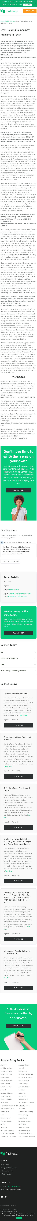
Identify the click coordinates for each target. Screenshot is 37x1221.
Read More (23, 715)
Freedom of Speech (7, 1093)
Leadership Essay (23, 1105)
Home (2, 21)
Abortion (3, 1065)
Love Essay (21, 1108)
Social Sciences (10, 21)
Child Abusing (5, 1077)
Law (25, 594)
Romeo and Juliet (6, 1121)
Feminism (21, 1090)
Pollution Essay (5, 1118)
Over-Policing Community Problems (13, 671)
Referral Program (6, 1174)
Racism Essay (22, 1118)
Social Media (22, 1124)
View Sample (18, 725)
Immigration (4, 1102)
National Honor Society (25, 1112)
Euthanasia (4, 1127)
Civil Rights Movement (25, 1077)
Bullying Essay (22, 1071)
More (31, 1215)
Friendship (21, 1093)
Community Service (7, 1080)
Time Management (24, 1130)
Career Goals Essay (6, 1074)
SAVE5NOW (27, 5)
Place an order (18, 490)
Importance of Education (26, 1102)
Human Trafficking (6, 1099)
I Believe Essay (23, 1099)
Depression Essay (6, 1087)
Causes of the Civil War (25, 1074)
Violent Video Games (25, 1133)
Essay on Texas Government (16, 693)
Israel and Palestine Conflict (9, 1105)
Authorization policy (7, 1171)
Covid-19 (3, 1090)
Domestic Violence (24, 1087)
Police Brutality (23, 1115)
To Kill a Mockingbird (7, 1133)
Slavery (3, 1124)
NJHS (2, 1115)
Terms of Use (5, 1165)
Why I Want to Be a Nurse (26, 1137)
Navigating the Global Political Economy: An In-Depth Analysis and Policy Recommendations (18, 841)
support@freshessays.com (13, 1189)
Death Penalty (22, 1084)
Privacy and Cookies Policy (9, 1168)
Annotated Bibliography (16, 594)
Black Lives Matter (6, 1071)
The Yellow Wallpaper (7, 1130)
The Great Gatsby (23, 1127)
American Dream (23, 1065)
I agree (19, 1218)
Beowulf (21, 1068)
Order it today (18, 1025)
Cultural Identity (23, 1080)
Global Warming (5, 1096)
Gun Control (22, 1096)
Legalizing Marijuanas (7, 1108)
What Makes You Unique (8, 1137)
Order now (30, 11)
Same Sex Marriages (24, 1121)
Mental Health (5, 1112)
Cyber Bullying (5, 1084)
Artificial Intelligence (7, 1068)
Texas (25, 596)
